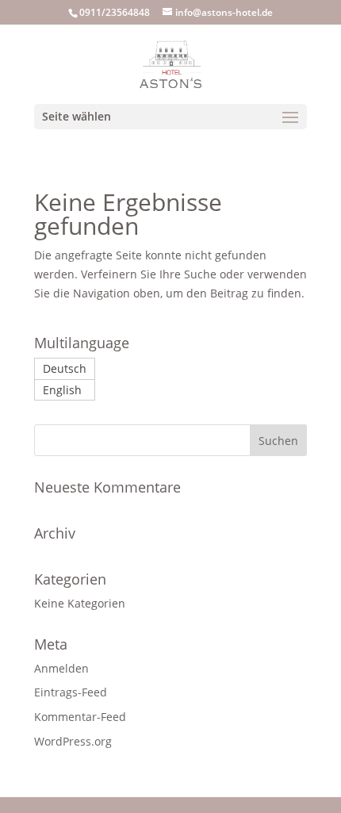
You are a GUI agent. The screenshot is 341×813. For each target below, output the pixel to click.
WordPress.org (73, 741)
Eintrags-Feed (70, 692)
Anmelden (61, 668)
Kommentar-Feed (80, 716)
